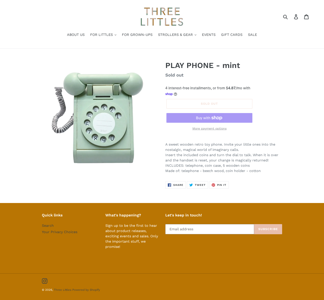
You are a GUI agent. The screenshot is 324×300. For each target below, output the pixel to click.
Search (48, 225)
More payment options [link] (209, 128)
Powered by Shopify (86, 289)
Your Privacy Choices (59, 232)
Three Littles (63, 289)
